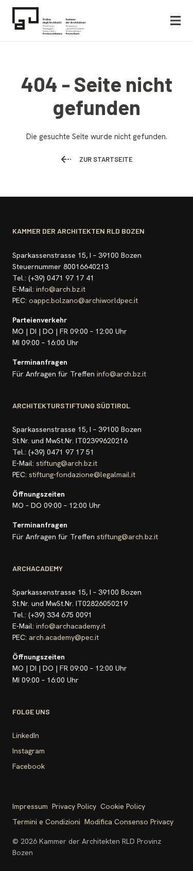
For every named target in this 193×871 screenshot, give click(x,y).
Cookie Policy (122, 806)
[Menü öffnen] (175, 20)
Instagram (28, 750)
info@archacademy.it (71, 626)
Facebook (28, 766)
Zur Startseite (106, 159)
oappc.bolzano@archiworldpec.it (83, 300)
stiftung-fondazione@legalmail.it (82, 474)
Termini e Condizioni (46, 821)
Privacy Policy (74, 806)
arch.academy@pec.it (64, 637)
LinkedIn (25, 735)
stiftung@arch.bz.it (66, 463)
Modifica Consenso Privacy (128, 821)
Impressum (30, 806)
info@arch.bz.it (60, 289)
